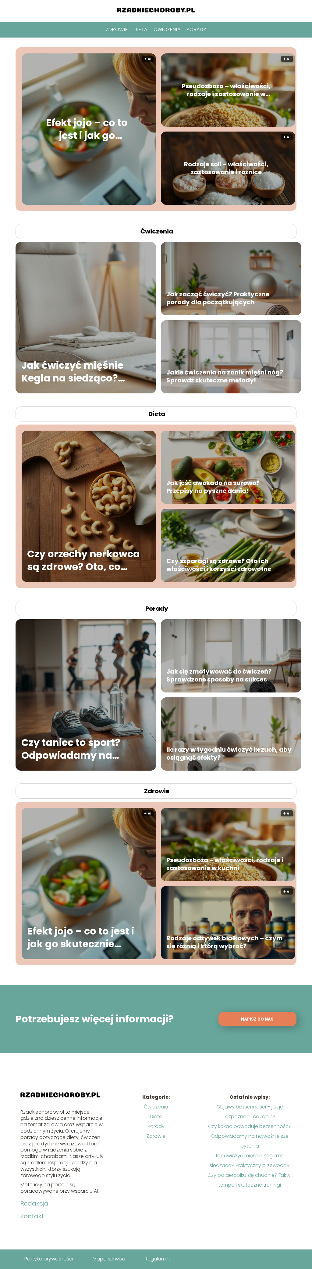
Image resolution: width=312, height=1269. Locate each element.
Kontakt (32, 1216)
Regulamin (157, 1258)
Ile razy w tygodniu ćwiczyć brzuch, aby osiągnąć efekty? (229, 753)
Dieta (140, 29)
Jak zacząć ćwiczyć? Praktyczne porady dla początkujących (217, 298)
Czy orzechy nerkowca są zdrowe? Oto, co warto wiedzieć (83, 560)
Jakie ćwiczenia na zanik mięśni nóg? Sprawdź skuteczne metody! (224, 376)
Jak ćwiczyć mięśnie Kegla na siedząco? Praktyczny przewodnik (80, 371)
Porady (196, 29)
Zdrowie (117, 29)
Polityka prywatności (48, 1258)
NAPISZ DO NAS (257, 1019)
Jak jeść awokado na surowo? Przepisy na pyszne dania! (213, 487)
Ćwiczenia (167, 29)
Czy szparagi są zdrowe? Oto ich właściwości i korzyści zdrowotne (218, 565)
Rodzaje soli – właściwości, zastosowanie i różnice (226, 168)
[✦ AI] (122, 203)
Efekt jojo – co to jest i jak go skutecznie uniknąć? (87, 129)
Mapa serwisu (109, 1258)
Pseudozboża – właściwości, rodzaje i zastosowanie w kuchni (226, 90)
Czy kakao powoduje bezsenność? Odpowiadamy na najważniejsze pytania (249, 1136)
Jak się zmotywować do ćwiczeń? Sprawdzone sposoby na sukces (218, 675)
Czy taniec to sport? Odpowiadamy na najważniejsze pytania (77, 748)
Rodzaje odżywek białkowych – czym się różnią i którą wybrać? (224, 942)
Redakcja (34, 1203)
